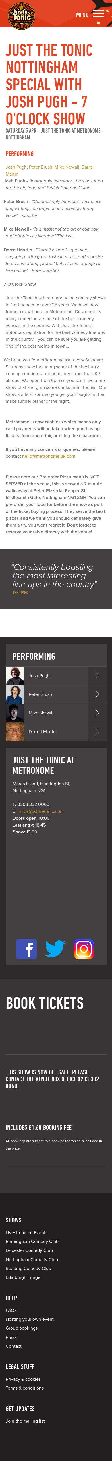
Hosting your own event (30, 1319)
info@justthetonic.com (41, 811)
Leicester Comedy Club (29, 1250)
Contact (14, 1346)
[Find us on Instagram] (84, 961)
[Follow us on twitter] (55, 961)
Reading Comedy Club (28, 1268)
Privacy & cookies (23, 1379)
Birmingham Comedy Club (32, 1241)
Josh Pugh (16, 167)
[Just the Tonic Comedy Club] (21, 21)
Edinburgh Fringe (23, 1277)
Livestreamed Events (26, 1233)
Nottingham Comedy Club (32, 1260)
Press (11, 1337)
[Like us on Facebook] (26, 961)
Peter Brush (40, 167)
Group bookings (22, 1328)
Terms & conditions (25, 1388)
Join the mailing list (25, 1421)
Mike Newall (67, 167)
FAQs (11, 1310)
